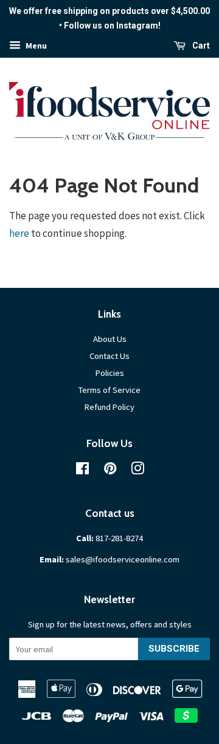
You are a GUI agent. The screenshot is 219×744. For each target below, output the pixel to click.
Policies (110, 372)
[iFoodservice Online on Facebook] (82, 470)
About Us (110, 338)
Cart (200, 45)
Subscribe (174, 648)
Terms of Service (109, 389)
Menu (35, 45)
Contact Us (109, 355)
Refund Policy (109, 406)
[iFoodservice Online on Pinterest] (110, 470)
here (19, 233)
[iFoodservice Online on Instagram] (137, 470)
